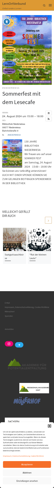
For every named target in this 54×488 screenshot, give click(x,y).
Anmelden (9, 329)
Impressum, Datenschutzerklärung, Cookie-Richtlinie (23, 456)
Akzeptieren (27, 464)
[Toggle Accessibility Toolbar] (6, 21)
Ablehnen (27, 472)
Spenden (9, 316)
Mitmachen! (10, 311)
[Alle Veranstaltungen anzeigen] (48, 113)
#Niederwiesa (14, 135)
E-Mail (7, 303)
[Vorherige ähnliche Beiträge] (41, 220)
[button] (49, 425)
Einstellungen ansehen (27, 480)
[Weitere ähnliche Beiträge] (48, 220)
